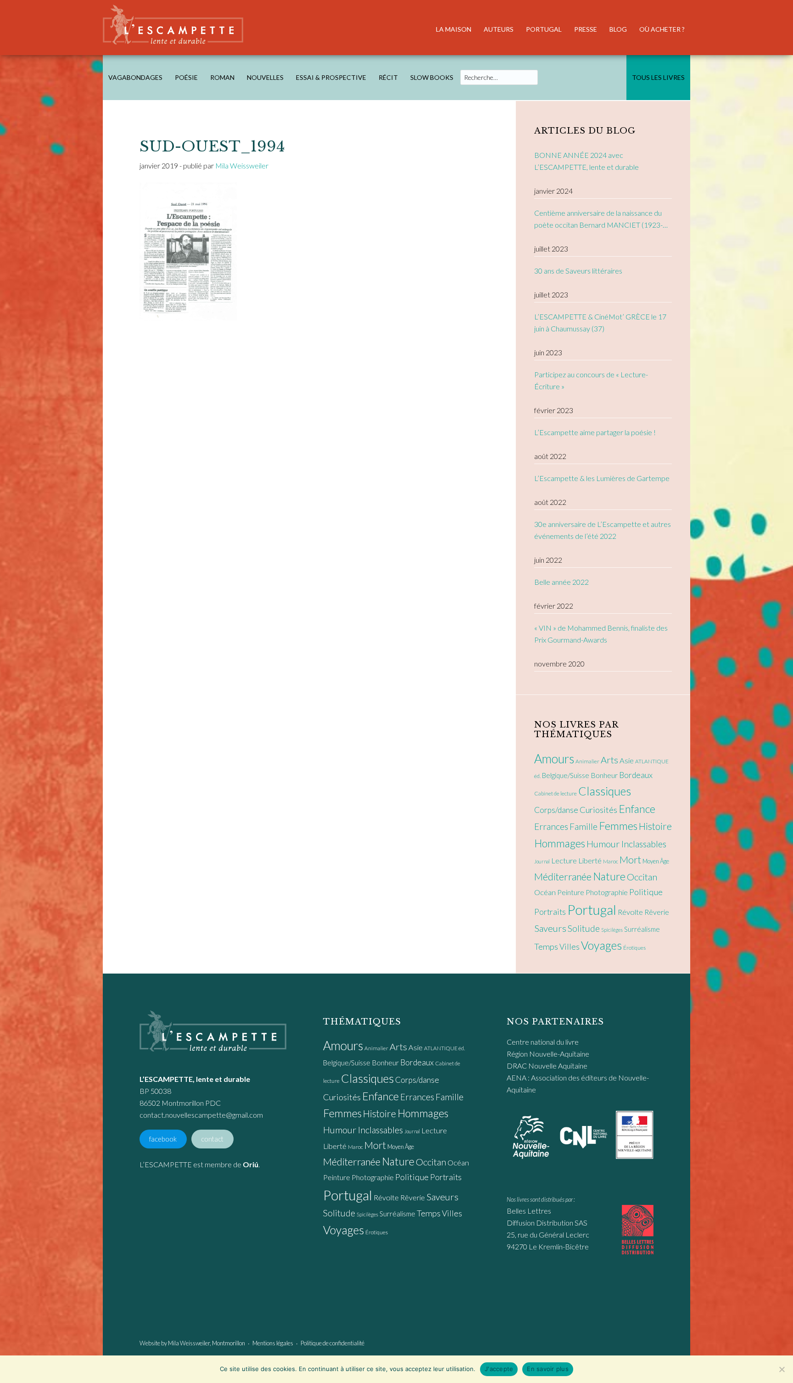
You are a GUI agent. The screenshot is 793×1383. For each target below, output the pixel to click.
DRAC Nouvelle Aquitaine (547, 1065)
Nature (609, 876)
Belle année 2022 (561, 581)
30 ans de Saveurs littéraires (578, 270)
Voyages (601, 945)
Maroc (610, 861)
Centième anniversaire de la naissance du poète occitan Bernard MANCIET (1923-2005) (598, 219)
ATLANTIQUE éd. (444, 1048)
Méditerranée (563, 877)
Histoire (655, 826)
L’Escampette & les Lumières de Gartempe (602, 478)
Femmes (618, 825)
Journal (542, 861)
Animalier (587, 761)
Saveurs (550, 928)
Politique (646, 892)
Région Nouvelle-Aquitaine (548, 1053)
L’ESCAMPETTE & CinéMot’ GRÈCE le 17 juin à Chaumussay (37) (600, 322)
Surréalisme (642, 929)
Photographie (607, 892)
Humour (603, 843)
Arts (609, 759)
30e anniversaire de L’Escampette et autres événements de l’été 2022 (602, 530)
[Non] (781, 1369)
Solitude (584, 928)
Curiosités (598, 810)
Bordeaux (636, 775)
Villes (569, 947)
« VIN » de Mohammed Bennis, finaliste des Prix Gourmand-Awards (601, 633)
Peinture (570, 892)
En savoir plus (548, 1368)
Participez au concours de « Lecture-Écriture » (591, 380)
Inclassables (643, 843)
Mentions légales (272, 1343)
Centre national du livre (543, 1041)
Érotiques (634, 947)
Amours (554, 758)
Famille (584, 826)
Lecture (564, 860)
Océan (545, 892)
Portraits (550, 912)
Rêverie (656, 911)
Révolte (630, 912)
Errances (551, 826)
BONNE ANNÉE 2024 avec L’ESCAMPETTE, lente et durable (586, 161)
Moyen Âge (655, 861)
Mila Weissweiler (189, 1343)
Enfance (637, 808)
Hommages (559, 843)
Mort (630, 860)
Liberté (590, 860)
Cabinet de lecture (555, 793)
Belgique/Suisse (565, 775)
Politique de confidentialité (332, 1343)
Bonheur (604, 775)
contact (212, 1139)
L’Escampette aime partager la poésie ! (595, 432)
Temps (546, 946)
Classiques (604, 791)
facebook (163, 1139)
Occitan (642, 876)
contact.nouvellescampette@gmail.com (201, 1114)
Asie (627, 760)
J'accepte (499, 1368)
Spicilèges (612, 930)
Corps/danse (556, 810)
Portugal (591, 909)
